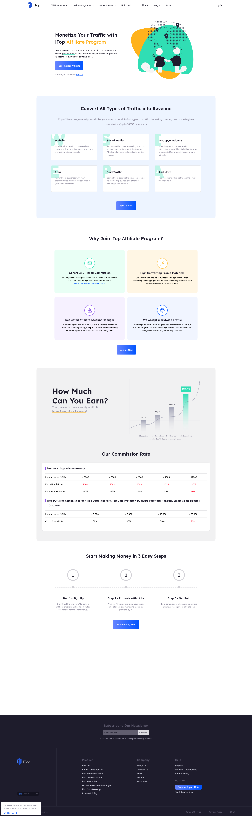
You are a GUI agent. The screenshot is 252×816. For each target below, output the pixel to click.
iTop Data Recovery (92, 777)
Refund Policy (182, 773)
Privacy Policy (215, 812)
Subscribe (143, 733)
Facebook (142, 781)
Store (168, 5)
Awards (140, 777)
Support (179, 765)
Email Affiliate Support (126, 685)
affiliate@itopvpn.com (144, 676)
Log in (219, 5)
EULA (232, 812)
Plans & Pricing (89, 793)
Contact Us (142, 769)
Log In (79, 74)
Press (139, 773)
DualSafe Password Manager (96, 785)
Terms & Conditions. (156, 700)
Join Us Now (126, 205)
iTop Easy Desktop (91, 789)
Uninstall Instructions (186, 769)
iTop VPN (86, 765)
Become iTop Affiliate (69, 65)
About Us (141, 765)
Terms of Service (193, 812)
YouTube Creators (184, 792)
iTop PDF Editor (90, 781)
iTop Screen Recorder (92, 773)
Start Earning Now (126, 624)
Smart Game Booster (92, 769)
